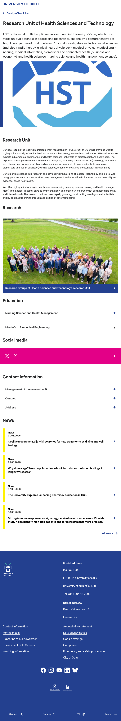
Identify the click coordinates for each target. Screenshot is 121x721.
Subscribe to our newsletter (20, 639)
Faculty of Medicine (17, 13)
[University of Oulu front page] (27, 3)
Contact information (15, 626)
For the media (11, 633)
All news (107, 533)
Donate (47, 714)
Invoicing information (16, 651)
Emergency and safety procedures (84, 651)
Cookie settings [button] (72, 639)
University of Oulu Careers (19, 645)
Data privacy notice (75, 633)
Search (13, 714)
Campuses (69, 645)
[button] (111, 714)
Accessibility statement (77, 626)
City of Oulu (70, 658)
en (81, 717)
